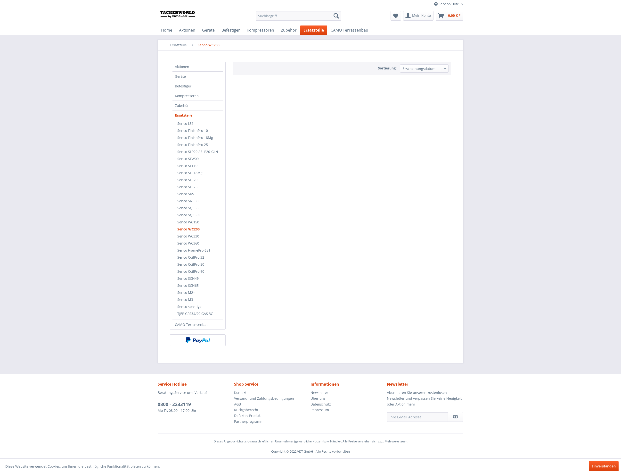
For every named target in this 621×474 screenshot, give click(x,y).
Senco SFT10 (187, 165)
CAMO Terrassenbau (192, 324)
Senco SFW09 (188, 158)
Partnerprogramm (248, 421)
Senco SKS (185, 194)
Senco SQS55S (188, 215)
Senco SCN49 (188, 278)
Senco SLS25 (187, 187)
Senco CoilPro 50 (190, 264)
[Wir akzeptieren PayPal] (197, 340)
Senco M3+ (186, 299)
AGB (237, 404)
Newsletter (319, 392)
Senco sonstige (189, 306)
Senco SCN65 (188, 285)
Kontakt (240, 392)
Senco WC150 (188, 222)
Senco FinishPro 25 (192, 144)
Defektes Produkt (248, 415)
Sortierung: (387, 68)
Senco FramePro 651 (193, 250)
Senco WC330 (188, 236)
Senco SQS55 (187, 208)
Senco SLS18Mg (190, 172)
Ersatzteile (183, 115)
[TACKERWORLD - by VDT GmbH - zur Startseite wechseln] (181, 17)
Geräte (180, 76)
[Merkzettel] (396, 16)
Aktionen (182, 66)
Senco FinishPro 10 (192, 130)
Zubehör (182, 105)
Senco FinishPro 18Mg (195, 137)
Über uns (318, 398)
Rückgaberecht (246, 409)
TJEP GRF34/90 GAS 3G (195, 313)
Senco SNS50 (187, 201)
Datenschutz (320, 404)
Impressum (319, 409)
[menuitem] (298, 16)
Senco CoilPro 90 (190, 271)
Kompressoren (187, 95)
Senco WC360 (188, 243)
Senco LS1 (185, 123)
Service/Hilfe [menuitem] (449, 4)
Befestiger (183, 86)
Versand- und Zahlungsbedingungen (264, 398)
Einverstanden (604, 466)
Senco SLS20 (187, 180)
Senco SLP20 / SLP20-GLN (197, 151)
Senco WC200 (188, 229)
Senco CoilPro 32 (190, 257)
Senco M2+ (186, 292)
